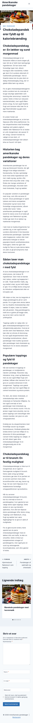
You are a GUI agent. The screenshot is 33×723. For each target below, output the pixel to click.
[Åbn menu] (29, 3)
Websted (7, 690)
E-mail (7, 681)
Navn (6, 672)
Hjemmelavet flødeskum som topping (7, 564)
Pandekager (11, 26)
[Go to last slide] (5, 601)
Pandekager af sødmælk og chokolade (25, 564)
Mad (4, 26)
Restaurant (16, 717)
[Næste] (27, 601)
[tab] (12, 619)
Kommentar (8, 642)
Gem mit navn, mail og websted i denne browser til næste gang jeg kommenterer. (16, 697)
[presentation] (16, 594)
